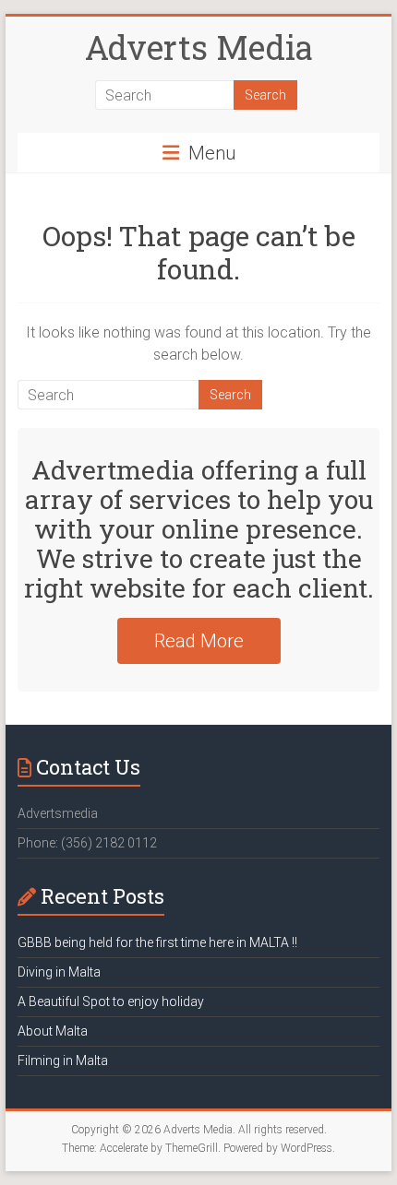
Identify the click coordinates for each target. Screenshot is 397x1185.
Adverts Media (199, 47)
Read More (199, 641)
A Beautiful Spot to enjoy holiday (111, 1001)
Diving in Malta (59, 972)
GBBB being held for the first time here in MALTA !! (157, 942)
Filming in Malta (63, 1060)
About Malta (53, 1031)
